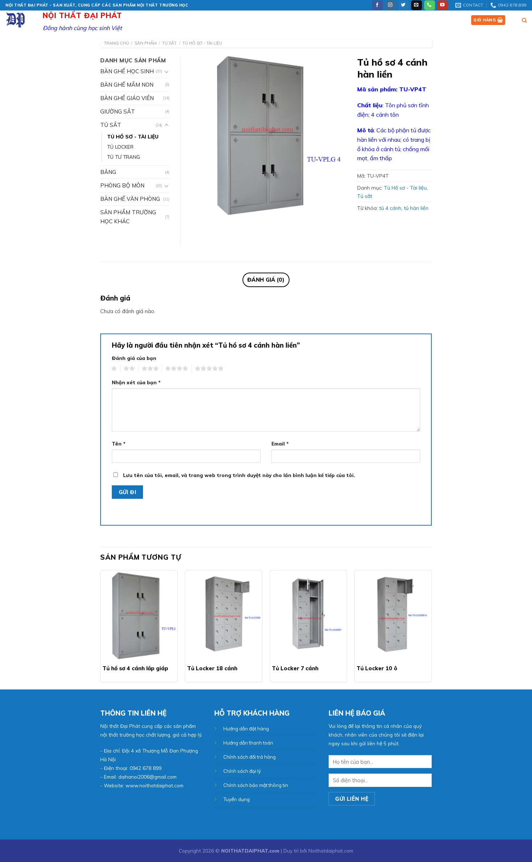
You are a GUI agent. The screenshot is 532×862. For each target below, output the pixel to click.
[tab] (266, 280)
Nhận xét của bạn (136, 382)
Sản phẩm (389, 19)
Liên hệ (446, 19)
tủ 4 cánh (390, 208)
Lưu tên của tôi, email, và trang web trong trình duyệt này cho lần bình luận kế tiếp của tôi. (239, 475)
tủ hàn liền (416, 208)
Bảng (108, 172)
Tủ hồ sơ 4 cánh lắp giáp (135, 668)
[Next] (431, 629)
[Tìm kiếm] (524, 20)
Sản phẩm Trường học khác (128, 216)
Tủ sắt (169, 43)
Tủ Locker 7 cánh (295, 668)
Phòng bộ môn (122, 185)
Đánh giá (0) (266, 279)
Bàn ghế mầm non (126, 84)
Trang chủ (322, 19)
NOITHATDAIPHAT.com (250, 851)
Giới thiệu (356, 19)
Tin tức (419, 19)
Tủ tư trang (123, 157)
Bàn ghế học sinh (127, 71)
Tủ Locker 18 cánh (212, 668)
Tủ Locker (120, 147)
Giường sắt (117, 111)
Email (279, 443)
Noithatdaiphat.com (330, 851)
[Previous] (100, 629)
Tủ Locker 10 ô (376, 668)
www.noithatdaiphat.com (154, 785)
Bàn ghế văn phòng (130, 198)
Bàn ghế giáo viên (127, 98)
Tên (118, 443)
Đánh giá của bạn (134, 358)
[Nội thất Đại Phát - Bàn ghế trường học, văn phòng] (23, 20)
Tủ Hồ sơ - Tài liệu (202, 43)
